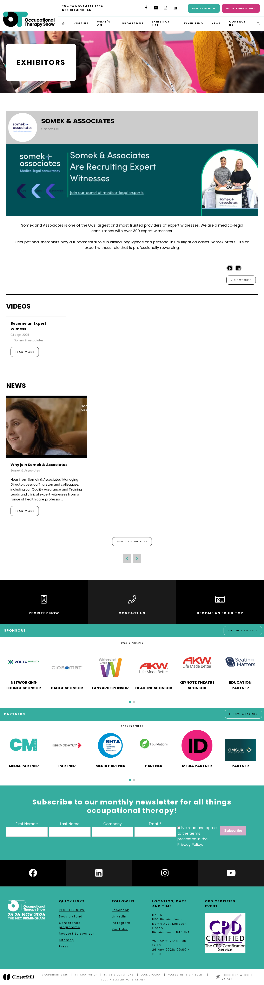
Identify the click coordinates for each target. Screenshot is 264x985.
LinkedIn (175, 7)
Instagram (165, 7)
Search (258, 23)
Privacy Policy (189, 844)
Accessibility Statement (186, 974)
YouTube (156, 7)
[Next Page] (137, 558)
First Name (25, 823)
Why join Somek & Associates (39, 464)
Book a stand (70, 916)
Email (154, 823)
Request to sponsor (76, 934)
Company (112, 823)
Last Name (69, 823)
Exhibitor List (161, 23)
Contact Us (237, 23)
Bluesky (136, 9)
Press (64, 946)
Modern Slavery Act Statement (123, 979)
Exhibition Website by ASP (237, 976)
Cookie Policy (151, 974)
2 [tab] (134, 702)
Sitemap (66, 940)
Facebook (146, 7)
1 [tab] (130, 702)
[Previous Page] (127, 558)
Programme (133, 23)
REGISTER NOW (72, 910)
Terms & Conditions (119, 974)
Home (64, 23)
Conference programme (70, 925)
